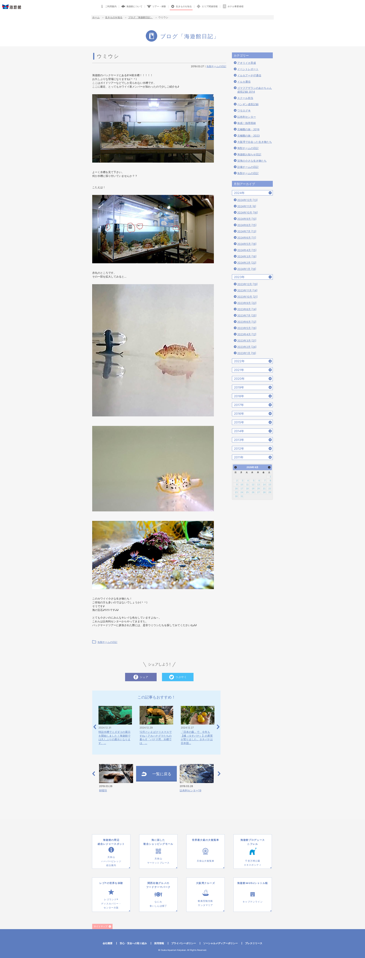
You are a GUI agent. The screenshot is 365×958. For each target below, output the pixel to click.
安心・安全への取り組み (133, 943)
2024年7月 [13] (246, 231)
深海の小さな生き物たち (252, 160)
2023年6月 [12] (246, 321)
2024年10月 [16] (247, 212)
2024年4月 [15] (246, 250)
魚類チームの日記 (216, 66)
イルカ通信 (244, 81)
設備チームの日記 (248, 167)
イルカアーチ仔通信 (249, 75)
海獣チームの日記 (248, 148)
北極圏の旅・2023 (248, 135)
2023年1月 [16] (246, 353)
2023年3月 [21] (246, 340)
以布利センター (246, 116)
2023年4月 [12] (246, 334)
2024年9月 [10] (246, 218)
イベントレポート (248, 69)
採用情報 (159, 943)
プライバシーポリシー (183, 943)
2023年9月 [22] (246, 303)
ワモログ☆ (244, 110)
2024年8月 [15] (246, 225)
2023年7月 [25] (246, 315)
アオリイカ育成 (246, 62)
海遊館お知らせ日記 (249, 154)
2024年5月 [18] (246, 243)
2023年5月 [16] (246, 328)
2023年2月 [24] (246, 346)
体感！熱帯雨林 (246, 123)
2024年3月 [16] (246, 256)
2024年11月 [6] (246, 206)
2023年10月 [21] (247, 296)
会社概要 (108, 943)
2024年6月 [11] (246, 237)
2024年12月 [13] (247, 200)
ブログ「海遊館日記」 (140, 17)
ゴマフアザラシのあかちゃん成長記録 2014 (254, 89)
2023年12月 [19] (247, 284)
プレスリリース (253, 943)
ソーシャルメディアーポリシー (220, 943)
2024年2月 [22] (246, 262)
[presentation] (94, 727)
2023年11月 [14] (247, 290)
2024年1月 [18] (246, 269)
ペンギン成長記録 (248, 104)
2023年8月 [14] (246, 309)
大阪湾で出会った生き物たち (254, 141)
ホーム (96, 17)
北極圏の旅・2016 (248, 129)
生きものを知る (113, 17)
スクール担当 (245, 98)
